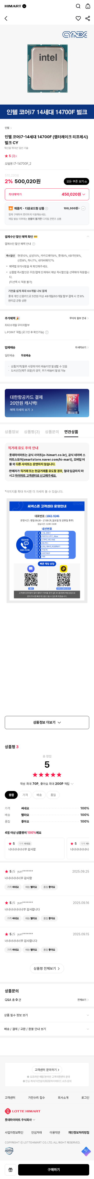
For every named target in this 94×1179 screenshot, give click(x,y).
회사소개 (63, 1097)
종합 (11, 795)
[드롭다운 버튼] (24, 6)
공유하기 (88, 18)
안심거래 (36, 1132)
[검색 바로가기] (78, 6)
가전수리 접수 (36, 1097)
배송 (39, 795)
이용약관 (55, 1132)
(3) (12, 156)
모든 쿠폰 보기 (75, 181)
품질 (53, 795)
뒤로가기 (6, 18)
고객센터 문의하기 (46, 1070)
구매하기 (54, 1170)
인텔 (7, 127)
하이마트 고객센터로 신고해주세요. (36, 475)
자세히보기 (47, 332)
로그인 (85, 1097)
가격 (25, 795)
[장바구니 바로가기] (88, 6)
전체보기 (81, 999)
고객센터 (10, 1097)
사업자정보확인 (14, 1132)
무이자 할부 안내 (78, 318)
